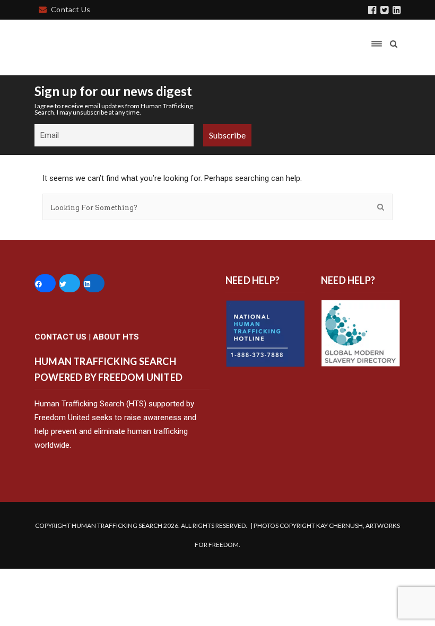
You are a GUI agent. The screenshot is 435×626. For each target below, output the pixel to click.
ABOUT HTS (116, 337)
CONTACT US (60, 337)
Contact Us (70, 9)
